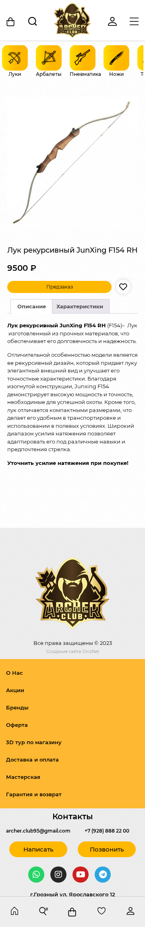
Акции (15, 690)
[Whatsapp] (36, 874)
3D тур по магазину (34, 742)
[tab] (31, 306)
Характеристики (79, 306)
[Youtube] (80, 874)
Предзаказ (59, 287)
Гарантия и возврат (34, 794)
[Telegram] (103, 874)
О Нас (14, 673)
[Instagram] (58, 874)
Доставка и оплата (32, 759)
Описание (31, 306)
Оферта (17, 725)
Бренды (17, 707)
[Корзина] (11, 21)
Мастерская (23, 777)
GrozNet (90, 651)
